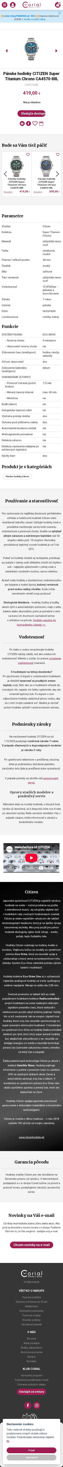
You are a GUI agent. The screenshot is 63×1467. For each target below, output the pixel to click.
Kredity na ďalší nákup (35, 19)
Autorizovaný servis (32, 1352)
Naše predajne (32, 1343)
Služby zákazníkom (31, 1347)
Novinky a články (32, 1320)
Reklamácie (31, 1306)
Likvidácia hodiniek (31, 1324)
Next (57, 174)
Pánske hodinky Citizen (17, 476)
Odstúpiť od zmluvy (31, 1391)
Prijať (31, 1450)
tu (8, 1441)
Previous (5, 174)
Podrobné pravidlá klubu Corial (31, 1380)
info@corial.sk (31, 1282)
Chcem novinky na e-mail (31, 1245)
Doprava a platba (31, 1297)
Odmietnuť (31, 1457)
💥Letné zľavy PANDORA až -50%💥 (19, 16)
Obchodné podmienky (31, 1310)
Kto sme (31, 1338)
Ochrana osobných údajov (31, 1384)
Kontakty (31, 1361)
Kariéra (32, 1356)
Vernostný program (31, 1375)
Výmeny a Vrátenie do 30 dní (31, 1301)
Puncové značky (32, 1315)
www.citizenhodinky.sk (31, 1137)
